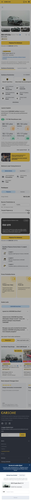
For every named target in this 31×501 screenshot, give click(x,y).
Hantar (15, 497)
